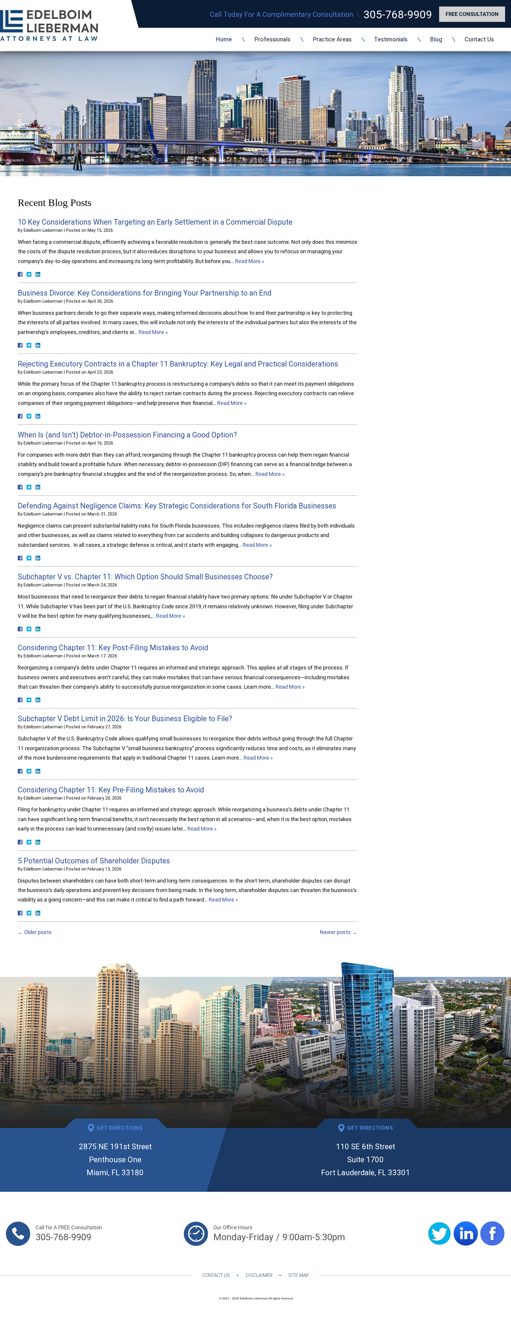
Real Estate (396, 314)
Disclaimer (259, 1275)
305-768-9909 (397, 14)
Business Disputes (404, 220)
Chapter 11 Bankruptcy (410, 229)
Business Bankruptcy (442, 370)
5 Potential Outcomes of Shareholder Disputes (94, 861)
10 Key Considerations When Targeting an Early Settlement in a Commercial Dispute (155, 222)
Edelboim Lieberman (254, 1298)
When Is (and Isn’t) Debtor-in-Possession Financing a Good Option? (127, 435)
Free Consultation (472, 14)
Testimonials (390, 39)
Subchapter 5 (398, 238)
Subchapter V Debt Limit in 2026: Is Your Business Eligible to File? (125, 718)
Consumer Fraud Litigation (415, 281)
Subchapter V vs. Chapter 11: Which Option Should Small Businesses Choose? (145, 577)
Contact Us (479, 39)
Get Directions (120, 1128)
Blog (436, 39)
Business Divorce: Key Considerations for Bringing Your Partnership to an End (144, 293)
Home (224, 39)
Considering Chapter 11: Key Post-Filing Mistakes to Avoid (113, 647)
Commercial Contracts (410, 263)
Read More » (249, 261)
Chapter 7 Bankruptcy (409, 253)
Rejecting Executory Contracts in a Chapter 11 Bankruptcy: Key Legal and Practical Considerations (178, 364)
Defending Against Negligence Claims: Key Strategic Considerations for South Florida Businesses (177, 506)
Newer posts (338, 932)
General (391, 305)
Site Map (298, 1275)
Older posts (35, 932)
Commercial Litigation (409, 272)
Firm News (395, 296)
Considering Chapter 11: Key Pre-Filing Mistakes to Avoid (111, 790)
